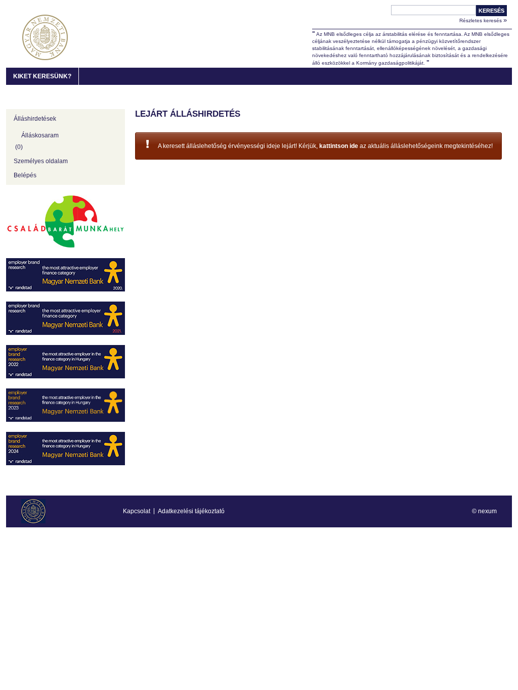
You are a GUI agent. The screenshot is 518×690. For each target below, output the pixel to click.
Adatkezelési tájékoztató (191, 511)
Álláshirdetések (35, 118)
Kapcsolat (136, 511)
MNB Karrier (45, 37)
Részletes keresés (483, 20)
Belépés (25, 175)
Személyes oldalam (41, 161)
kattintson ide (338, 146)
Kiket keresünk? (42, 76)
